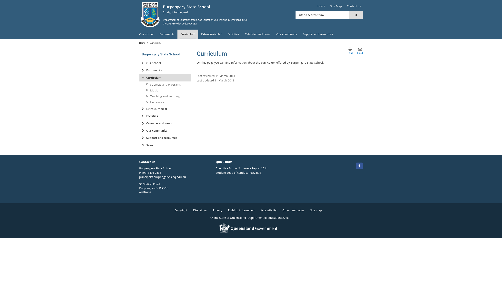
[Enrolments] (142, 70)
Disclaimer (200, 210)
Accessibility (268, 210)
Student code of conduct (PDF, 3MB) (239, 172)
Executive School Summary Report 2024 (241, 168)
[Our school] (142, 63)
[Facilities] (142, 116)
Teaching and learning (165, 96)
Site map (316, 210)
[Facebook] (359, 166)
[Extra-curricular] (142, 108)
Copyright (181, 210)
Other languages (293, 210)
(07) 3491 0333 (151, 172)
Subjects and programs (165, 84)
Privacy (217, 210)
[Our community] (142, 130)
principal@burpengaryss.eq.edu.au (162, 177)
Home (142, 42)
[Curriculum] (142, 77)
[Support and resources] (142, 137)
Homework (157, 102)
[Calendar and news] (142, 123)
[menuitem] (146, 34)
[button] (356, 15)
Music (154, 90)
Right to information (241, 210)
